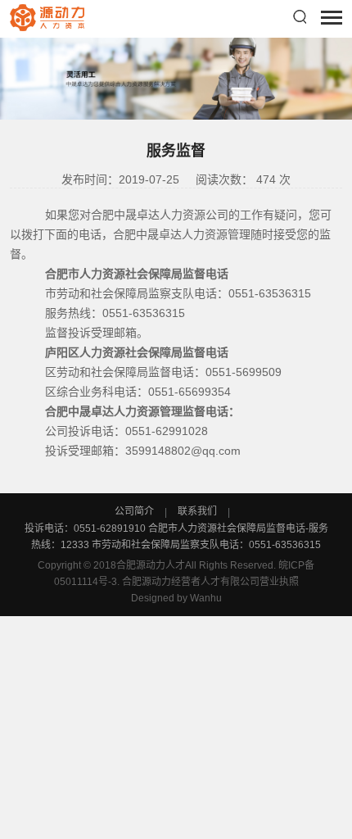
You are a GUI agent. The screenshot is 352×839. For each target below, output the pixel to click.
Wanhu (206, 598)
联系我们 (197, 511)
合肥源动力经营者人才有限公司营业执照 (210, 581)
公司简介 (135, 511)
